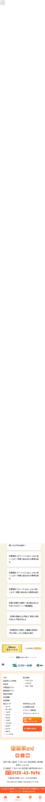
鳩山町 (8, 717)
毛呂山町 (9, 723)
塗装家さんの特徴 (9, 681)
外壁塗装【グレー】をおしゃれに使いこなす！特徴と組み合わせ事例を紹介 (24, 590)
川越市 (8, 712)
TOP (5, 677)
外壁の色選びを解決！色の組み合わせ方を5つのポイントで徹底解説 (24, 604)
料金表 (5, 684)
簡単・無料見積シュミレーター (31, 720)
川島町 (8, 720)
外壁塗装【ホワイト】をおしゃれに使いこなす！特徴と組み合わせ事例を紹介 (24, 559)
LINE (40, 800)
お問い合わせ (31, 728)
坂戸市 (8, 706)
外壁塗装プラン (8, 687)
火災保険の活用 (28, 707)
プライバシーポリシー (31, 713)
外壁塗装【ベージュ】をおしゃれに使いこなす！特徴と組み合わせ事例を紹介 (24, 576)
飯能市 (8, 731)
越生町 (8, 726)
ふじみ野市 (9, 734)
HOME (5, 800)
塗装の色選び (8, 694)
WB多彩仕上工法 (29, 703)
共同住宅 (28, 683)
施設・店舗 (29, 686)
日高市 (8, 715)
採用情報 (6, 700)
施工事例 (26, 677)
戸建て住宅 (29, 680)
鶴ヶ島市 (9, 709)
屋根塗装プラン (8, 690)
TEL (30, 800)
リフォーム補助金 (29, 710)
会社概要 (6, 697)
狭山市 (8, 728)
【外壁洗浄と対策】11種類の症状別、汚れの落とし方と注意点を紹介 (24, 631)
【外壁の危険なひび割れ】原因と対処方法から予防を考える (24, 617)
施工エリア (7, 703)
